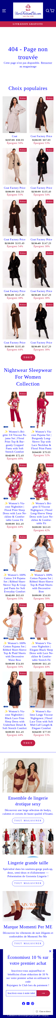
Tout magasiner (28, 820)
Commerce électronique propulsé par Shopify (28, 1015)
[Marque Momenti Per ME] (28, 906)
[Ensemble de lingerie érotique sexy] (28, 775)
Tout (28, 357)
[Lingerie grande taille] (28, 842)
